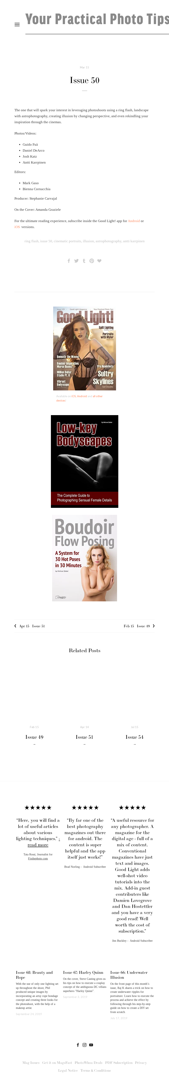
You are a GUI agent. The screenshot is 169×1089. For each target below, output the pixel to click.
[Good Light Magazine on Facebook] (78, 1045)
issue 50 (46, 241)
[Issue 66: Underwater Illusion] (132, 965)
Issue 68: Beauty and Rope (34, 975)
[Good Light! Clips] (91, 1045)
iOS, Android (79, 396)
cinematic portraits (67, 241)
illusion (88, 241)
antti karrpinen (134, 241)
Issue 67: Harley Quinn (83, 972)
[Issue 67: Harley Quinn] (85, 965)
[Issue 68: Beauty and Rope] (38, 965)
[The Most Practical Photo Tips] (84, 1045)
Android (134, 221)
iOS (17, 227)
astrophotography (108, 241)
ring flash (32, 241)
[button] (147, 797)
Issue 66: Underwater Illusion (129, 975)
